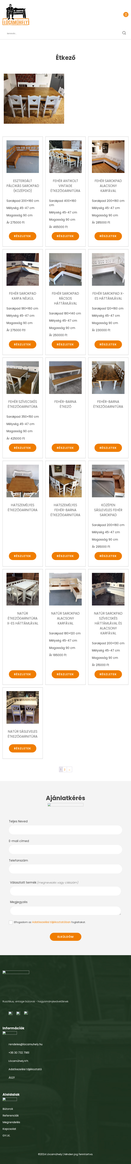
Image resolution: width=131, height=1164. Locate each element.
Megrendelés (11, 1122)
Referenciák (11, 1116)
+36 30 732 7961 (19, 1053)
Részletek (22, 236)
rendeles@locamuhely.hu (25, 1044)
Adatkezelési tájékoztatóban (51, 922)
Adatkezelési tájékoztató (25, 1069)
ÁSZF (12, 1078)
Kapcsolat (9, 1129)
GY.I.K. (6, 1136)
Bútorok (8, 1109)
